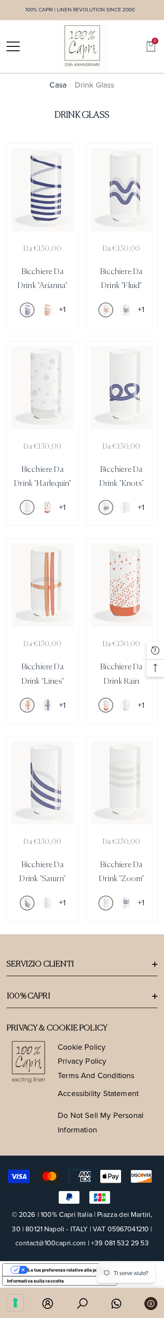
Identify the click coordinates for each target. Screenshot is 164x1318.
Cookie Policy (81, 1047)
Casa (57, 85)
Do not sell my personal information (100, 1122)
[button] (150, 46)
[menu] (13, 46)
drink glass (95, 85)
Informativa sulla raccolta (35, 1280)
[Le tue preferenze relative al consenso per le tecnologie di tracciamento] (15, 1302)
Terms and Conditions (96, 1075)
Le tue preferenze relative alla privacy (68, 1269)
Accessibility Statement (98, 1093)
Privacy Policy (82, 1061)
